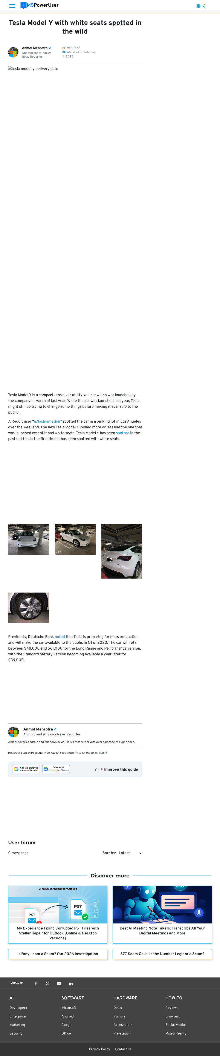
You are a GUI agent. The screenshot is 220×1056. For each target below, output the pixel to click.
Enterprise (17, 1016)
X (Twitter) (47, 983)
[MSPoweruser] (39, 6)
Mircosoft (68, 1008)
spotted (122, 433)
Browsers (172, 1016)
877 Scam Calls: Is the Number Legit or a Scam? (162, 954)
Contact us (123, 1049)
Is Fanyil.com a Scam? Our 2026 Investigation (57, 954)
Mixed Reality (175, 1033)
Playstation (122, 1033)
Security (15, 1033)
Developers (18, 1008)
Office (66, 1033)
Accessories (122, 1025)
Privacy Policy (99, 1049)
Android (67, 1016)
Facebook (36, 983)
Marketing (17, 1025)
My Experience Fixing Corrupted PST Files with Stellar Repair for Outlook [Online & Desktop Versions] (58, 933)
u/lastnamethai (47, 421)
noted (60, 637)
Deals (117, 1008)
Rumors (119, 1016)
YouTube (59, 983)
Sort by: (109, 853)
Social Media (175, 1025)
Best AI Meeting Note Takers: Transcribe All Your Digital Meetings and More (162, 931)
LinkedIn (71, 983)
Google (66, 1025)
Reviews (171, 1008)
